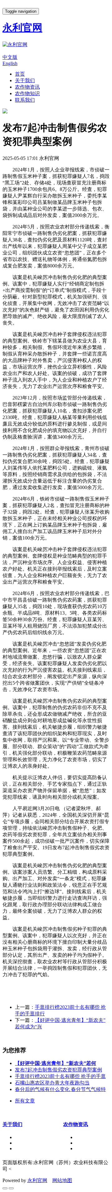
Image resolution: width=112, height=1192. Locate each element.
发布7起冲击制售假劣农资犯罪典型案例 (58, 1069)
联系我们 (25, 100)
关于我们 (25, 80)
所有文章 (25, 1100)
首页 (20, 74)
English (9, 63)
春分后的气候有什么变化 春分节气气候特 (60, 1089)
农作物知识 (27, 93)
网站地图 (62, 1180)
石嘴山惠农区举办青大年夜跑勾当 (52, 1082)
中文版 (9, 57)
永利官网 (37, 1180)
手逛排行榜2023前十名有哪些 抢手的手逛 (60, 1076)
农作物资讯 (27, 87)
